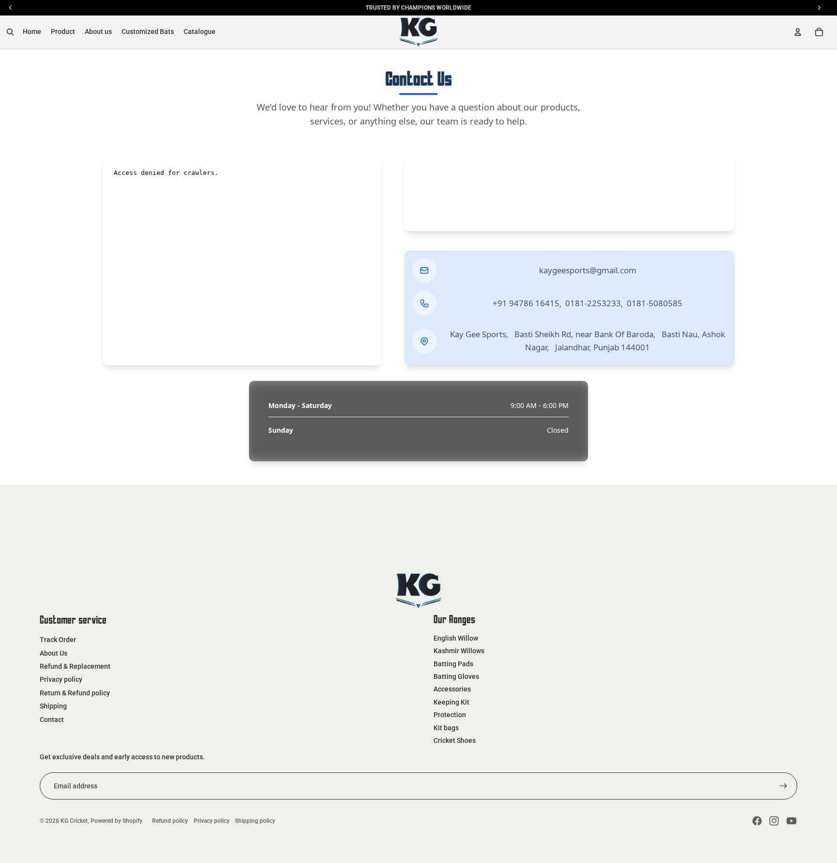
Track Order (58, 639)
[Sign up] (783, 786)
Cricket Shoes (455, 740)
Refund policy (170, 820)
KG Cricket (74, 820)
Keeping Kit (451, 702)
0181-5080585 (654, 303)
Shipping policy (255, 820)
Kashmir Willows (459, 651)
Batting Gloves (456, 676)
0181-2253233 (593, 303)
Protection (450, 715)
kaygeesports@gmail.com (587, 270)
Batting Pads (453, 664)
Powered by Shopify (116, 820)
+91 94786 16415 (526, 303)
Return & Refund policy (75, 693)
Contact (52, 719)
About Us (53, 653)
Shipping (53, 706)
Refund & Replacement (75, 666)
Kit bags (446, 728)
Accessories (452, 689)
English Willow (456, 638)
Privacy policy (61, 679)
